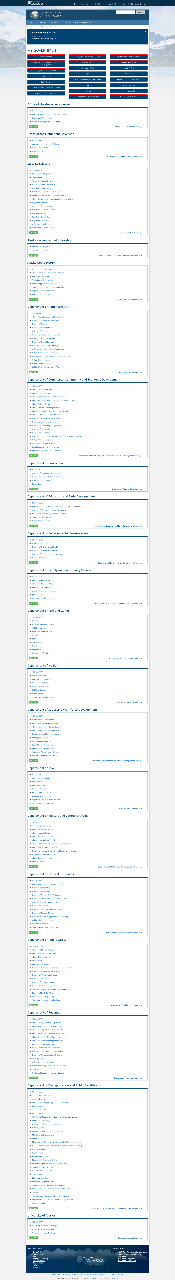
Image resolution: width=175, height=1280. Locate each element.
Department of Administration (48, 307)
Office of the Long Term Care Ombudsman (49, 1066)
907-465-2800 (37, 503)
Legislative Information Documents (46, 192)
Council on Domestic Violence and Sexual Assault (51, 968)
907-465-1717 (37, 577)
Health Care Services (40, 686)
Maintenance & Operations (43, 1135)
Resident (98, 4)
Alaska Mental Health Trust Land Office (47, 884)
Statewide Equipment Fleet (43, 1181)
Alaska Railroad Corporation (43, 404)
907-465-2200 (37, 313)
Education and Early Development (46, 88)
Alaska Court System (41, 262)
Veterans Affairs (38, 861)
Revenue (128, 74)
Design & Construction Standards (45, 1124)
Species (35, 639)
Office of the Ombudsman (42, 224)
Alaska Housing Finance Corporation (46, 1022)
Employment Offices (40, 737)
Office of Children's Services (43, 598)
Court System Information (42, 280)
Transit (35, 1192)
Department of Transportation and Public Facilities (62, 1085)
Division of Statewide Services (44, 982)
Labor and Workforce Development (87, 79)
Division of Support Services (43, 913)
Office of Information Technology (45, 353)
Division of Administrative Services (46, 320)
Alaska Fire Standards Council (44, 950)
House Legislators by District (43, 184)
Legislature (87, 91)
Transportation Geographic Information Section (51, 1196)
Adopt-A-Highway (39, 1099)
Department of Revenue (43, 1012)
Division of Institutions (41, 480)
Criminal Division (39, 789)
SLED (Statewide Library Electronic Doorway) (49, 514)
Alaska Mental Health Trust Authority (47, 1026)
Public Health (37, 693)
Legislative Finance (39, 220)
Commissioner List (128, 91)
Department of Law (40, 768)
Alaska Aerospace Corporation (44, 829)
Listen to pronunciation (54, 32)
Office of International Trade (43, 443)
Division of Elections (40, 148)
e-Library (35, 635)
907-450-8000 (37, 1222)
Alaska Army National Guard (43, 840)
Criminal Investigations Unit (43, 1044)
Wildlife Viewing (38, 628)
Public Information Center (42, 920)
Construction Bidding (40, 1120)
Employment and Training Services (46, 734)
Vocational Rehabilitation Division (45, 752)
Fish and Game (87, 62)
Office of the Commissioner (43, 440)
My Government (87, 4)
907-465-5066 (37, 540)
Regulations (37, 649)
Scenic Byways (38, 1174)
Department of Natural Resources (50, 874)
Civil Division (37, 782)
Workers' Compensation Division (45, 755)
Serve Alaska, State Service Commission (48, 450)
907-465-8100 (37, 469)
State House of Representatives (44, 174)
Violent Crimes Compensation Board (46, 1000)
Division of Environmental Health (45, 547)
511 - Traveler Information (42, 1095)
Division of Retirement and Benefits (46, 335)
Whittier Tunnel (38, 1203)
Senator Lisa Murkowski (41, 246)
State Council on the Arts (42, 517)
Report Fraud (38, 1263)
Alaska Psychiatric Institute (43, 584)
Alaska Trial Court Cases (41, 294)
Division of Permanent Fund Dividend (47, 1055)
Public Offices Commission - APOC (45, 367)
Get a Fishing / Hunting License (130, 1254)
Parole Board (37, 484)
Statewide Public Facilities (42, 1167)
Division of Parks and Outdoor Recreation (48, 909)
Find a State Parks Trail (127, 1261)
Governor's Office (87, 68)
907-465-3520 (37, 140)
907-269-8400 (37, 880)
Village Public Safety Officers (43, 996)
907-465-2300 (37, 1019)
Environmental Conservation (46, 93)
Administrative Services (41, 778)
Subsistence (37, 642)
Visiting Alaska (127, 4)
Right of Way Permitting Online (44, 1160)
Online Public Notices (128, 97)
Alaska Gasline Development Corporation (48, 397)
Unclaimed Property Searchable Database (48, 1073)
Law (87, 85)
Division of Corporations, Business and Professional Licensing (56, 436)
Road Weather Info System (42, 1171)
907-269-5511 (37, 946)
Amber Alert (37, 960)
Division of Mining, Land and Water (46, 902)
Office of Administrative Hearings (45, 345)
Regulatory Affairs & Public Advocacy (46, 800)
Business (54, 22)
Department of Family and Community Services (59, 570)
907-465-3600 (37, 774)
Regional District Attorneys (42, 796)
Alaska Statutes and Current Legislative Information (52, 199)
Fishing (35, 621)
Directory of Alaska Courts (42, 269)
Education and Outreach (42, 631)
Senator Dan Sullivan (40, 250)
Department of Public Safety (46, 940)
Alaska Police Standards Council (45, 953)
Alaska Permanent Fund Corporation (46, 1037)
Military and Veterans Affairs (128, 57)
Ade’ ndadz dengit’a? (41, 32)
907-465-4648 (37, 170)
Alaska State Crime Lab (41, 957)
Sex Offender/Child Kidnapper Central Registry (51, 989)
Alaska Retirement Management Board (47, 1040)
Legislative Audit (38, 213)
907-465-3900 (37, 1092)
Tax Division (37, 1069)
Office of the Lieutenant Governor (50, 134)
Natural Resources (128, 62)
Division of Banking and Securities (45, 422)
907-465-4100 (37, 617)
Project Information (40, 1156)
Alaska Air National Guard (42, 836)
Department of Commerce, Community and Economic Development (73, 379)
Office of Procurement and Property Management (52, 356)
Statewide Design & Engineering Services (48, 1185)
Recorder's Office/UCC (41, 924)
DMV (34, 1256)
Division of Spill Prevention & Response (47, 554)
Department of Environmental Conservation (57, 533)
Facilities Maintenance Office (43, 854)
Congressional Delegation (46, 70)
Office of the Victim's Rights (43, 228)
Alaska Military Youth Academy (44, 847)
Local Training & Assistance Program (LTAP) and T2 (52, 1189)
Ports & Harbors (38, 1149)
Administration (46, 57)
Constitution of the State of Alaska (45, 144)
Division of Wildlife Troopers (43, 986)
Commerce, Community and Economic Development (46, 63)
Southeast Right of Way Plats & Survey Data (49, 1164)
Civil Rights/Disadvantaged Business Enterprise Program (54, 1117)
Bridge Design (37, 1113)
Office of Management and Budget (46, 121)
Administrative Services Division (45, 723)
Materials (36, 1138)
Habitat (35, 646)
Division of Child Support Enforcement (47, 1051)
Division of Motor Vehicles (42, 327)
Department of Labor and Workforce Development (62, 709)
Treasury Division (39, 1058)
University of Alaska (129, 85)
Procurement (37, 1153)
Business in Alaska (112, 4)
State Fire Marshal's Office (42, 993)
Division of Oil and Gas (41, 906)
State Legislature (38, 164)
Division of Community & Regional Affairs (48, 425)
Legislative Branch (39, 202)
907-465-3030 (37, 672)
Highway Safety (38, 1128)
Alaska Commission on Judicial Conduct (48, 273)
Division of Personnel (40, 331)
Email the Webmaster (110, 1278)
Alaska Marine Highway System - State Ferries (50, 1102)
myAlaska (74, 4)
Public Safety (129, 68)
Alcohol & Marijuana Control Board (46, 415)
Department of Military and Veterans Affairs (57, 816)
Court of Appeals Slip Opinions (44, 283)
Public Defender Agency (41, 363)
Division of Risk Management (43, 338)
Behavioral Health (39, 675)
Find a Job (122, 1256)
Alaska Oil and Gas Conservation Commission (50, 411)
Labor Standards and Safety (43, 745)
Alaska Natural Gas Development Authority (49, 1033)
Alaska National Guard (41, 833)
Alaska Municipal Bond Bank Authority (47, 1030)
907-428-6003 (37, 822)
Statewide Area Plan (40, 1178)
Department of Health (42, 665)
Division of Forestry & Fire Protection (46, 895)
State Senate (37, 177)
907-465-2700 (37, 716)
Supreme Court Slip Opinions (44, 291)
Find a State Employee (126, 1258)
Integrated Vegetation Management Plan (48, 1131)
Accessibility (37, 1252)
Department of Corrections (45, 463)
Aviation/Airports (39, 1110)
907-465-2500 (37, 386)
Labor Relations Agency (41, 741)
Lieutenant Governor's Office (87, 97)
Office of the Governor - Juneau (48, 104)
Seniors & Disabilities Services (44, 697)
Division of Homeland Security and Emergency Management (56, 851)
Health (87, 74)
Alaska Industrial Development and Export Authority (53, 400)
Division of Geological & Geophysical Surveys (50, 898)
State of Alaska (35, 3)
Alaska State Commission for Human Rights (49, 114)
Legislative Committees (41, 217)
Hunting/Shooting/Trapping (43, 624)
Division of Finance (39, 324)
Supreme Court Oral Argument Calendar (48, 287)
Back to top (33, 126)
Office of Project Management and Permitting (50, 916)
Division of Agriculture (41, 891)
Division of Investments (41, 429)
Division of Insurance (40, 433)
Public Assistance (39, 690)
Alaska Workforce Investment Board (46, 730)
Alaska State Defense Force (43, 858)
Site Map (36, 1267)
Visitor (67, 22)
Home (30, 22)
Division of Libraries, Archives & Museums (49, 510)
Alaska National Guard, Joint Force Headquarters (51, 844)
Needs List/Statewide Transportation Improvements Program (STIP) (58, 1146)
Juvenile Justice (38, 595)
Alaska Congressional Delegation (49, 240)
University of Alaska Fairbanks (44, 1229)
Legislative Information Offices (44, 210)
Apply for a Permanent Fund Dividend (132, 1252)
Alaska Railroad (38, 1106)
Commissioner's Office (41, 587)
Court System (46, 82)
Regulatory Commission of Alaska (45, 447)
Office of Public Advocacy (42, 360)
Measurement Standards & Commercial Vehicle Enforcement (56, 1142)
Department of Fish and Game (48, 611)
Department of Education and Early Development (61, 496)
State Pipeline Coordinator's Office (46, 927)
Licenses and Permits (40, 653)
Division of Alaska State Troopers (45, 975)
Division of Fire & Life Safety (43, 978)
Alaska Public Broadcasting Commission (48, 317)
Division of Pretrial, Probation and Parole (48, 477)
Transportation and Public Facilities (129, 79)
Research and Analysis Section (44, 748)
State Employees (141, 4)
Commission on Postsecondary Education (48, 506)
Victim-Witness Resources (42, 803)
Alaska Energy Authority (41, 393)
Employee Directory (40, 1258)
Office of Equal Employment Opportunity (48, 349)
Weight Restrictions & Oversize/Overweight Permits (52, 1199)
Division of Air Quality (41, 543)
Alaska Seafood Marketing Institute (46, 407)
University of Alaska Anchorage (44, 1225)
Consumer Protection (40, 785)
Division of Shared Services (43, 342)
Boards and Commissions (42, 118)
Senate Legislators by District (43, 181)
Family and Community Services (87, 57)
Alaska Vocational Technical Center (46, 727)
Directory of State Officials (42, 206)
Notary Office (37, 151)
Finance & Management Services (45, 591)
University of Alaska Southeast (44, 1233)
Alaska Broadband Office (42, 389)
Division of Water (39, 558)
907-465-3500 (37, 111)
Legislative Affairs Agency (42, 188)
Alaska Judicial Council (41, 276)
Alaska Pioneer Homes (41, 580)
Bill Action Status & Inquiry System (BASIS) (49, 195)
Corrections (46, 76)
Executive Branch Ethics (41, 792)
